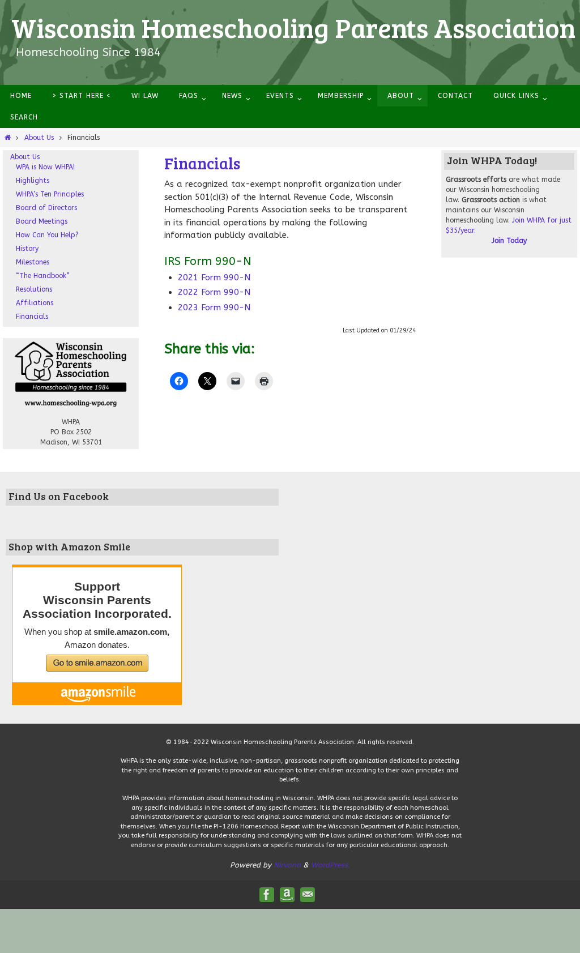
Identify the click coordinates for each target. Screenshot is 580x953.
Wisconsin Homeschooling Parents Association (293, 27)
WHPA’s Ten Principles (50, 194)
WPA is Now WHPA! (45, 167)
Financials (32, 316)
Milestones (32, 262)
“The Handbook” (43, 276)
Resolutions (34, 289)
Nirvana (287, 865)
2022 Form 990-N (214, 292)
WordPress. (330, 865)
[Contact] (307, 894)
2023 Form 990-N (214, 307)
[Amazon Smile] (287, 894)
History (27, 249)
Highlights (32, 181)
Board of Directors (46, 208)
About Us (39, 138)
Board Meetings (41, 221)
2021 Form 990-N (214, 277)
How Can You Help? (47, 235)
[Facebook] (266, 894)
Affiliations (34, 303)
